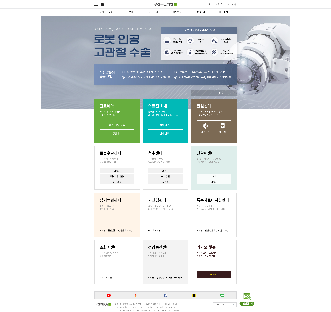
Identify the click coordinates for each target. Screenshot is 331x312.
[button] (226, 93)
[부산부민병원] (165, 4)
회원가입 (219, 4)
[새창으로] (109, 295)
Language (229, 4)
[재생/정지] (228, 93)
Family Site (219, 305)
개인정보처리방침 (129, 310)
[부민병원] (103, 304)
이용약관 (118, 310)
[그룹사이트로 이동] (102, 4)
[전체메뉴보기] (97, 4)
